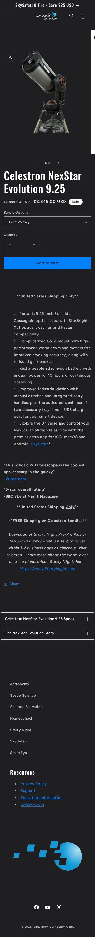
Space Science (23, 695)
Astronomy (19, 684)
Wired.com (16, 478)
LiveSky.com (32, 804)
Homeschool (21, 718)
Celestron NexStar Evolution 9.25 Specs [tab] (39, 619)
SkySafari (40, 443)
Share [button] (15, 584)
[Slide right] (58, 163)
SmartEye (18, 753)
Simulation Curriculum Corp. (53, 926)
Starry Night (20, 730)
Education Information (42, 797)
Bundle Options (16, 212)
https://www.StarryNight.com (47, 568)
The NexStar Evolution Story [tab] (29, 633)
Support (28, 790)
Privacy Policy (34, 784)
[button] (10, 16)
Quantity (10, 235)
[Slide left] (36, 163)
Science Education (26, 707)
